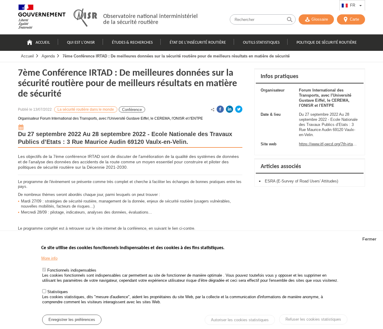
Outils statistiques (261, 42)
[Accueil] (42, 17)
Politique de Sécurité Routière (327, 42)
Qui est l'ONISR (81, 42)
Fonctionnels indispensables (71, 270)
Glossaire (319, 19)
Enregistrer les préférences (71, 319)
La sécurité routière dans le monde (85, 109)
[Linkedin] (229, 109)
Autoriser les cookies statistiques (240, 320)
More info (49, 258)
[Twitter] (238, 109)
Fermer (369, 239)
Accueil (43, 42)
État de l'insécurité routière (198, 42)
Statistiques (57, 292)
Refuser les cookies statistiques (313, 319)
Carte (354, 19)
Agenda (48, 56)
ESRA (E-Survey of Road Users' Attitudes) (301, 181)
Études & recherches (132, 42)
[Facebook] (220, 109)
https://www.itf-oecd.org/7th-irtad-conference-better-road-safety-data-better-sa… (329, 144)
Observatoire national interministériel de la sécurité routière (150, 19)
